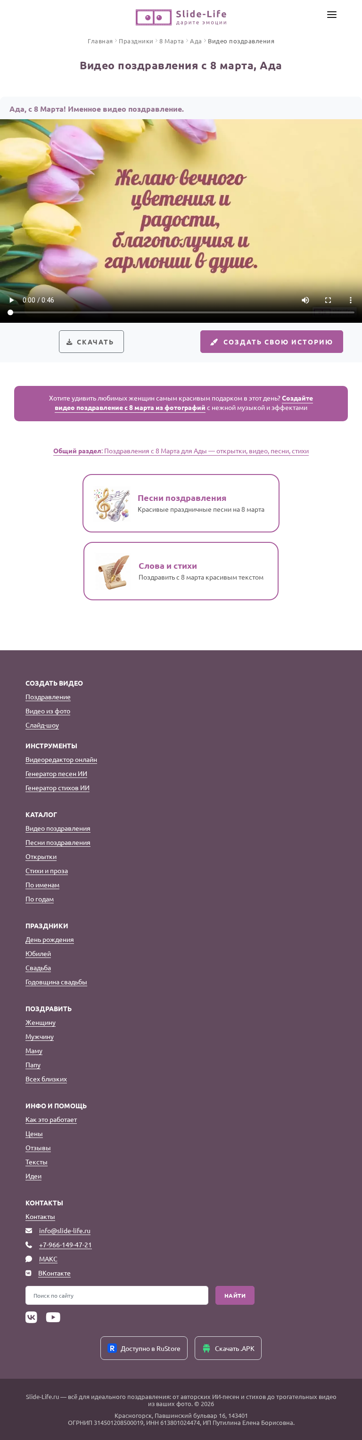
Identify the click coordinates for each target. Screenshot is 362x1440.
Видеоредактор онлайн (61, 759)
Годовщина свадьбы (56, 981)
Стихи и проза (46, 870)
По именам (42, 884)
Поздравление (48, 696)
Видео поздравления (57, 828)
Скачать (95, 341)
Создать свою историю (278, 341)
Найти (235, 1295)
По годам (39, 898)
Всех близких (46, 1078)
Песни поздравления (57, 842)
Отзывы (38, 1147)
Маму (33, 1050)
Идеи (33, 1175)
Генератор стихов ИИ (57, 787)
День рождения (49, 939)
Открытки (41, 856)
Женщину (40, 1022)
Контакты (40, 1216)
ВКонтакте (54, 1272)
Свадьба (38, 967)
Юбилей (38, 953)
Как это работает (51, 1119)
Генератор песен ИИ (56, 773)
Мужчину (39, 1036)
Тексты (36, 1161)
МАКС (48, 1258)
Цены (34, 1133)
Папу (33, 1064)
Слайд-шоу (42, 724)
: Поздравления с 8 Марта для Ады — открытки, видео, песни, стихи (181, 450)
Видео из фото (47, 710)
